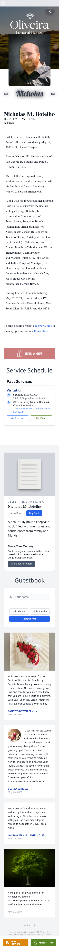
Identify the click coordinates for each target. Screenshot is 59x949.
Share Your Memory (21, 563)
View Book (16, 513)
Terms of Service (38, 934)
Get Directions (17, 418)
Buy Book (34, 513)
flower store (41, 331)
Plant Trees (41, 418)
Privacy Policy (20, 934)
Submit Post (29, 618)
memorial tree (43, 325)
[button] (29, 652)
